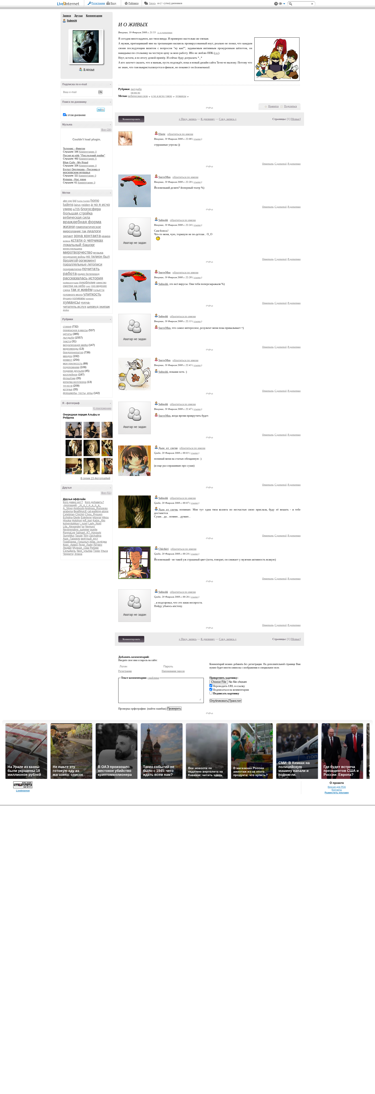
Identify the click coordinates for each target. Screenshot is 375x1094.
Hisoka (67, 520)
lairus (77, 204)
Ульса (104, 550)
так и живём (81, 290)
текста (67, 341)
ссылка (197, 138)
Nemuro (90, 526)
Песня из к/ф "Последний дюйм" (84, 155)
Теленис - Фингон (74, 148)
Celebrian (69, 514)
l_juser (84, 523)
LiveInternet (69, 4)
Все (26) (106, 129)
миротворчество (77, 252)
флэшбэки (69, 378)
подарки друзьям (73, 370)
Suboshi (64, 21)
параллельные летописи (82, 264)
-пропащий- (70, 505)
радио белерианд (88, 274)
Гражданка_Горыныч (76, 541)
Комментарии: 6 (88, 158)
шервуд (93, 306)
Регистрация (98, 3)
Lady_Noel (94, 523)
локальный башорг (79, 245)
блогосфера (91, 209)
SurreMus (68, 535)
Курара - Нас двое (74, 179)
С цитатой (281, 163)
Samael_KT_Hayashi (88, 532)
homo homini (83, 201)
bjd (74, 200)
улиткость (92, 294)
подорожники (71, 367)
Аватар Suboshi (85, 46)
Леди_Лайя (86, 544)
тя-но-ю (67, 385)
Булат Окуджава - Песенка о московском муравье (81, 171)
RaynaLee (69, 532)
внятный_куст (89, 538)
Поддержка (276, 4)
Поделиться (290, 106)
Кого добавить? (94, 502)
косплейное (70, 374)
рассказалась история (83, 278)
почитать (91, 268)
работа (70, 273)
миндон (67, 356)
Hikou (105, 517)
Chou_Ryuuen (93, 514)
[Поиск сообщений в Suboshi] (101, 110)
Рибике (94, 547)
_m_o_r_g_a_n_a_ (89, 505)
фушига (67, 298)
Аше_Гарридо (71, 538)
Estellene (86, 517)
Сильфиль (69, 550)
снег (88, 286)
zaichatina (95, 535)
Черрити (68, 553)
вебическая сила (76, 217)
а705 (76, 209)
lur (83, 526)
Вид (282, 4)
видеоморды (71, 348)
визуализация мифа (75, 345)
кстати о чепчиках (87, 240)
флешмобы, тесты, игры (78, 393)
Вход (113, 3)
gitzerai (96, 517)
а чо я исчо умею (161, 96)
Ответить (268, 163)
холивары (78, 298)
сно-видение (99, 286)
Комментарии (94, 15)
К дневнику (208, 119)
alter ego (67, 201)
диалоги (94, 231)
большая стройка (77, 213)
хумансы (71, 302)
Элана (78, 553)
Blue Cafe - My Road (75, 162)
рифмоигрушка (71, 282)
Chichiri (79, 514)
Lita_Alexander (72, 526)
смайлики (153, 677)
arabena (68, 511)
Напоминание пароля (173, 671)
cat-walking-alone (98, 511)
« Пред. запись (188, 119)
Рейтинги (133, 3)
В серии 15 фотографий (95, 478)
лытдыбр (68, 337)
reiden (85, 204)
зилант (68, 236)
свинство (101, 282)
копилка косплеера (74, 382)
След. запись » (228, 119)
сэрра (66, 290)
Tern (86, 535)
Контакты (337, 789)
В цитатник (294, 163)
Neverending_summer (76, 529)
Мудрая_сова (80, 547)
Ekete (76, 517)
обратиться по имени (180, 134)
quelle (93, 529)
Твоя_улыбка (84, 550)
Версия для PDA (337, 787)
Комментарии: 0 (88, 151)
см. (216, 53)
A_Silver (68, 508)
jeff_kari (87, 520)
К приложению (102, 408)
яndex (66, 310)
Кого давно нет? (73, 502)
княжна (66, 241)
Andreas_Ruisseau (96, 508)
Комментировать (131, 119)
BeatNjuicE (80, 511)
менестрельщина (72, 248)
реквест (67, 359)
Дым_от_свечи (168, 448)
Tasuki (79, 535)
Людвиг (67, 547)
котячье (67, 389)
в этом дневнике (76, 115)
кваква (106, 236)
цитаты (67, 334)
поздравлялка (72, 269)
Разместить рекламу (337, 792)
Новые (296, 119)
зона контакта (87, 235)
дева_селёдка (98, 541)
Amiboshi (78, 508)
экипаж (104, 306)
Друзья (78, 15)
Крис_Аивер (70, 544)
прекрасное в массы (75, 330)
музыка (98, 252)
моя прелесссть (72, 363)
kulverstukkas (71, 523)
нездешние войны (74, 256)
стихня (67, 326)
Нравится (273, 106)
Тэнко (96, 550)
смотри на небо (74, 286)
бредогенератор (73, 352)
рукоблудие (87, 282)
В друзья (89, 69)
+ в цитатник (164, 32)
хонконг (90, 298)
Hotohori (77, 520)
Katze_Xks (99, 520)
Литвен (97, 544)
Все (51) (106, 492)
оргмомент (87, 260)
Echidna (68, 517)
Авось (152, 3)
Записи (67, 15)
